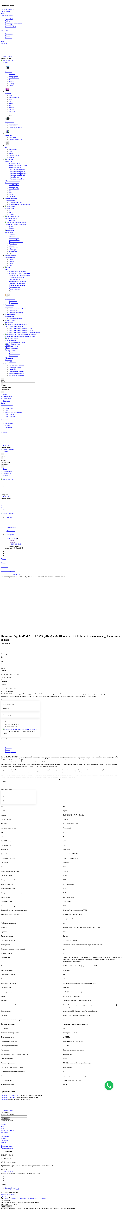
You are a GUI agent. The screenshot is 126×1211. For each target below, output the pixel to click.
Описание (8, 748)
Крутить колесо (6, 1206)
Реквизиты (8, 38)
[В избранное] (2, 645)
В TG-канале (6, 11)
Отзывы (7, 36)
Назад (11, 540)
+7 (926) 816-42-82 (7, 56)
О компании (9, 34)
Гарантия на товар (7, 1148)
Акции (3, 1126)
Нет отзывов (6, 643)
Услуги (3, 1128)
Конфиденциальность (8, 1194)
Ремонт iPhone (9, 25)
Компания (4, 1132)
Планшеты (4, 1099)
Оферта (3, 1196)
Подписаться (5, 1118)
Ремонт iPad (9, 19)
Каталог (3, 1124)
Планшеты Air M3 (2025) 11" (10, 1095)
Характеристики (10, 752)
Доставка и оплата (7, 1146)
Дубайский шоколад (7, 1130)
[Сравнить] (2, 647)
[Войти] (2, 503)
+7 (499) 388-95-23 (8, 10)
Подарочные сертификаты (13, 23)
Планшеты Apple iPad (8, 1097)
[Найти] (2, 392)
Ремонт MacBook (10, 27)
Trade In (7, 21)
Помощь (3, 1142)
